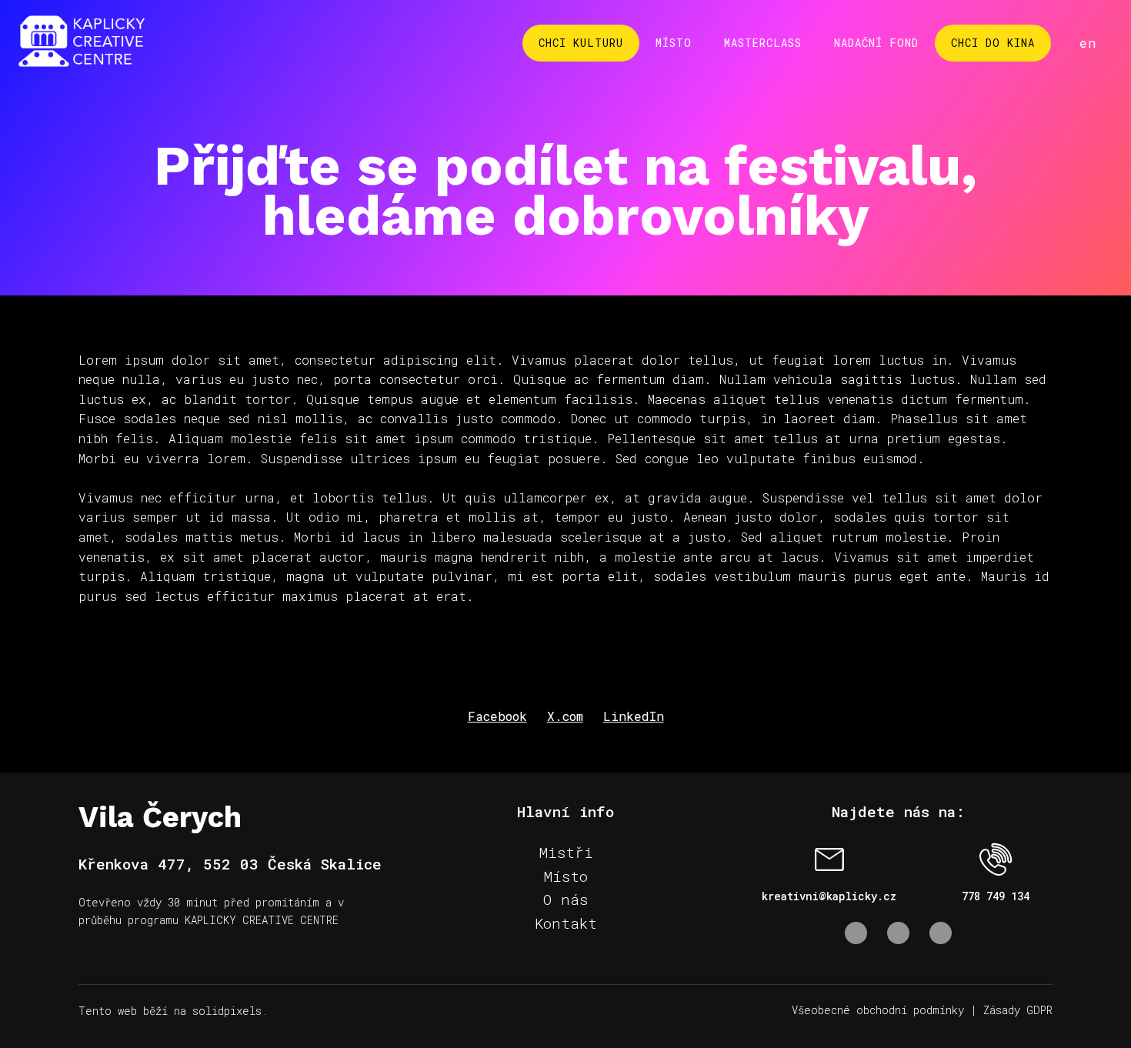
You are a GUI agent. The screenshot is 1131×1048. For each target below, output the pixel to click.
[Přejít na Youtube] (940, 933)
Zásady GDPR (1018, 1010)
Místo (565, 876)
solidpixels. (230, 1010)
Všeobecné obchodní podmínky (878, 1010)
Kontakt (566, 923)
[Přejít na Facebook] (856, 933)
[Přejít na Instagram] (898, 933)
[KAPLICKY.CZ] (81, 43)
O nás (565, 899)
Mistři (566, 852)
